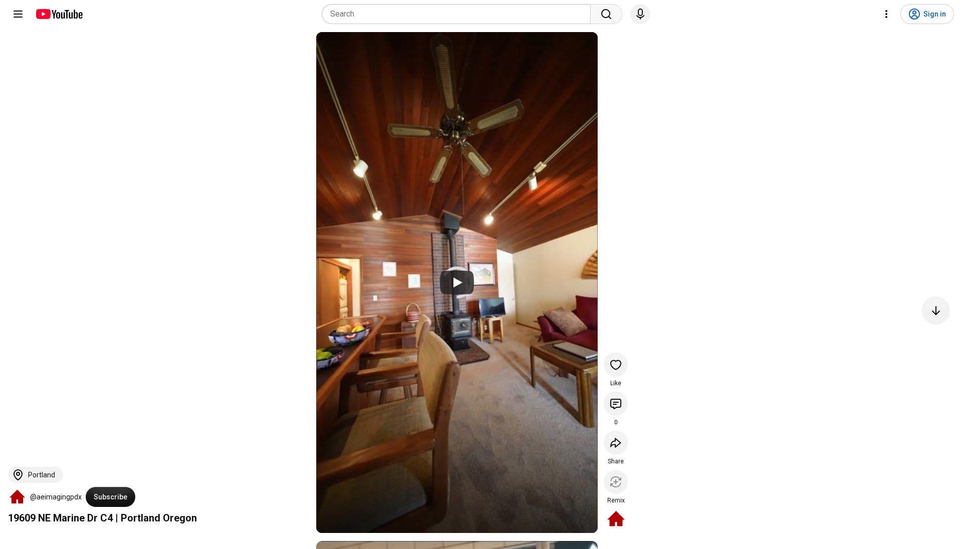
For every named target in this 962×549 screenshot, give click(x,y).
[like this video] (616, 365)
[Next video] (936, 311)
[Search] (606, 14)
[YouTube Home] (59, 14)
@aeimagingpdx (56, 497)
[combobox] (459, 14)
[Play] (457, 282)
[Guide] (18, 14)
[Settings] (886, 14)
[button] (17, 497)
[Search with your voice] (640, 14)
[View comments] (616, 404)
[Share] (616, 443)
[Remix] (616, 482)
